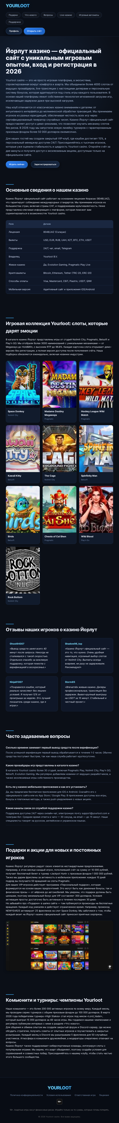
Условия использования (58, 1095)
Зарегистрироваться (45, 164)
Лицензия (104, 1095)
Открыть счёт (34, 31)
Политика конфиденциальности (26, 1095)
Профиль (14, 31)
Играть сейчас (16, 164)
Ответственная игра (85, 1095)
